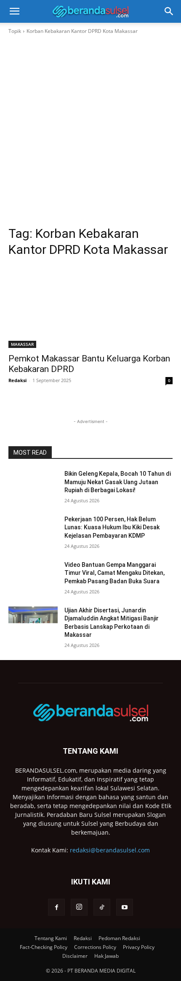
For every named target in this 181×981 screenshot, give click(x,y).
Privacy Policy (138, 947)
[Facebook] (56, 907)
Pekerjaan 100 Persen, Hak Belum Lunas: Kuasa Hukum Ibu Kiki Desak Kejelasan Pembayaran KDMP (112, 527)
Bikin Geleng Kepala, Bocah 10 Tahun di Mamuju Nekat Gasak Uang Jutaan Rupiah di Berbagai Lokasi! (117, 481)
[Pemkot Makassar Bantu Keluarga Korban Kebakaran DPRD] (90, 307)
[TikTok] (101, 907)
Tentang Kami (51, 938)
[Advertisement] (90, 130)
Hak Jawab (106, 955)
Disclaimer (75, 955)
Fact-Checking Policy (43, 947)
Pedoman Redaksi (119, 938)
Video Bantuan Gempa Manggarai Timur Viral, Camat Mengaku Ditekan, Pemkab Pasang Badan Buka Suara (114, 573)
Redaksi (17, 380)
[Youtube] (124, 907)
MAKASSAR (22, 344)
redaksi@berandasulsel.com (110, 850)
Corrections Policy (95, 947)
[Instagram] (79, 907)
